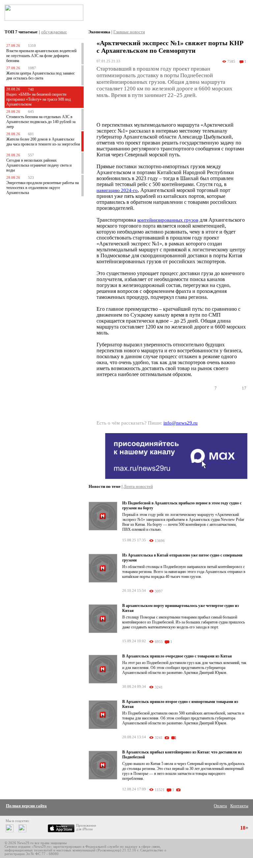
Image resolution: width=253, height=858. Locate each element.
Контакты (239, 805)
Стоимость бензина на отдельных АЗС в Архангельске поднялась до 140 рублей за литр (40, 121)
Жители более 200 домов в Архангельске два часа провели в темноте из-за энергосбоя (43, 141)
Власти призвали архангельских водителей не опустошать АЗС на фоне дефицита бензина (41, 55)
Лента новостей (138, 486)
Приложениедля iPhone (86, 827)
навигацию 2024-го (117, 190)
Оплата (220, 805)
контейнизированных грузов (167, 220)
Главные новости (129, 31)
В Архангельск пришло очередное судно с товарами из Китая (177, 656)
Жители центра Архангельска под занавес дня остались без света (40, 75)
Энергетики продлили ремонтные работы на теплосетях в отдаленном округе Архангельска (42, 187)
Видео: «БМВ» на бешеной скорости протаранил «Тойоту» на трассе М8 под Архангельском (38, 99)
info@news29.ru (180, 423)
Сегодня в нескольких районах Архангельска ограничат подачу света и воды (38, 165)
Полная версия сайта (26, 805)
